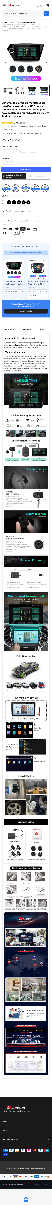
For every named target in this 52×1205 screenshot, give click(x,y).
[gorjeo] (14, 202)
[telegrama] (24, 202)
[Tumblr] (28, 202)
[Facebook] (9, 202)
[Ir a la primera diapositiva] (46, 62)
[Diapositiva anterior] (6, 62)
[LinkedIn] (19, 202)
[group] (7, 90)
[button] (4, 5)
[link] (14, 269)
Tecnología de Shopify (37, 1168)
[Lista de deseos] (42, 5)
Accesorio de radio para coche (23, 22)
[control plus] (12, 162)
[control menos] (4, 162)
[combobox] (26, 13)
